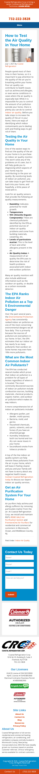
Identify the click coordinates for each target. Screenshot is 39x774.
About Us (19, 714)
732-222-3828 (19, 19)
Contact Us (20, 717)
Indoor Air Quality (22, 540)
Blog (20, 720)
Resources (19, 723)
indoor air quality (13, 112)
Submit (11, 594)
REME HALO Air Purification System (15, 518)
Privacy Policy (19, 726)
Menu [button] (19, 25)
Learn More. (24, 6)
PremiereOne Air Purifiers (17, 522)
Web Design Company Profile (19, 765)
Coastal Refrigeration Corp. (19, 13)
